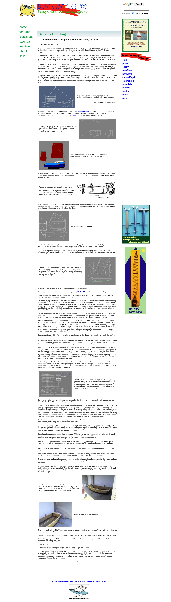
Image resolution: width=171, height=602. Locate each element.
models (126, 87)
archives (25, 46)
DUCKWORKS (142, 14)
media (125, 91)
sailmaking (127, 81)
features (24, 32)
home (23, 27)
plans (124, 63)
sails (124, 60)
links (22, 56)
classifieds (26, 36)
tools (124, 94)
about (23, 51)
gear (124, 98)
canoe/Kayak (128, 77)
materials (126, 84)
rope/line (127, 70)
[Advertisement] (79, 24)
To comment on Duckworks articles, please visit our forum (79, 581)
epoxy (125, 67)
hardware (126, 74)
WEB (128, 14)
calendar (25, 41)
